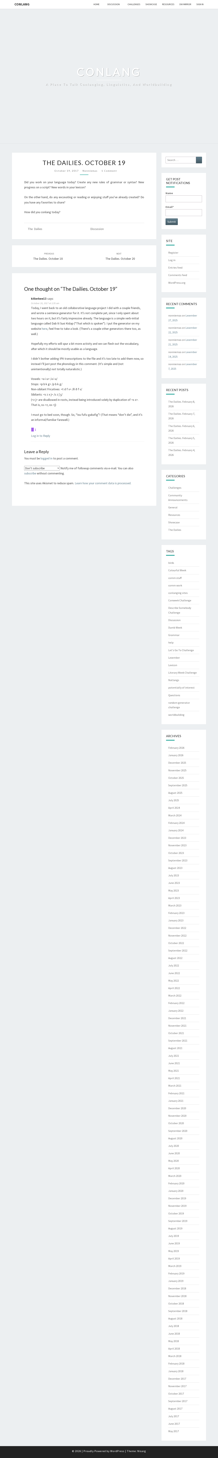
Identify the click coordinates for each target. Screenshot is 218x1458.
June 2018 (174, 1333)
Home (96, 4)
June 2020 (174, 1153)
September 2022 (177, 950)
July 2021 (173, 1055)
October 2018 (176, 1303)
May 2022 (173, 980)
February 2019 (176, 1273)
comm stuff (175, 578)
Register (173, 252)
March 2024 (174, 815)
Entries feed (175, 267)
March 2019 (174, 1266)
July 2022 (173, 965)
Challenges (134, 4)
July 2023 (173, 875)
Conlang (21, 4)
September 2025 (177, 785)
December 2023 (177, 837)
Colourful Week (177, 570)
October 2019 (176, 1213)
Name (169, 193)
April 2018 (174, 1348)
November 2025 (177, 770)
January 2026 (175, 755)
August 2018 (175, 1318)
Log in (171, 260)
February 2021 (176, 1093)
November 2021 (177, 1025)
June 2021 (174, 1063)
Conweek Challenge (179, 600)
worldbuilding (176, 714)
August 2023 (175, 868)
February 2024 (176, 823)
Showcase (151, 4)
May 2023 (173, 890)
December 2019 (177, 1198)
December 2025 (177, 762)
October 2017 (176, 1393)
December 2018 (177, 1288)
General (172, 507)
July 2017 (173, 1416)
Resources (168, 4)
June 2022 (174, 973)
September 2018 (177, 1311)
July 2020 (173, 1145)
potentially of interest (181, 687)
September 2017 (177, 1401)
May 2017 (173, 1431)
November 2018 (177, 1296)
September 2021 (177, 1040)
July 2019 (173, 1236)
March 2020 (174, 1176)
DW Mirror (185, 4)
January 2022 (175, 1010)
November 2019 (177, 1205)
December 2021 (177, 1018)
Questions (174, 695)
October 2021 (176, 1033)
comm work (175, 585)
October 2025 (176, 777)
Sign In (200, 4)
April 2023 (174, 898)
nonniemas (90, 170)
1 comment (109, 170)
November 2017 (177, 1386)
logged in (46, 458)
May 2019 (173, 1251)
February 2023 (176, 913)
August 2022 (175, 958)
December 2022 (177, 928)
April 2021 (174, 1078)
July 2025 (173, 800)
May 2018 (173, 1341)
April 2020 (174, 1168)
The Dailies (35, 229)
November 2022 (177, 935)
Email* (170, 207)
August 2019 (175, 1228)
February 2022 (176, 1003)
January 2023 (175, 920)
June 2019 (174, 1243)
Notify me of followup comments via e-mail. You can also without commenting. (78, 470)
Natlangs (173, 680)
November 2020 (177, 1115)
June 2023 (174, 883)
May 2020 (173, 1160)
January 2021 (175, 1100)
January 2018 (175, 1371)
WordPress (117, 1451)
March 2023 (174, 905)
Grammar (174, 635)
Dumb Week (175, 627)
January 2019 (175, 1281)
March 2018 (174, 1356)
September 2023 (177, 860)
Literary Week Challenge (182, 672)
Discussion (113, 4)
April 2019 (174, 1258)
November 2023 (177, 845)
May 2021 (173, 1070)
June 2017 (174, 1423)
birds (171, 562)
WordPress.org (176, 282)
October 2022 (176, 943)
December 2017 (177, 1378)
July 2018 (173, 1326)
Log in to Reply (40, 436)
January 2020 (175, 1191)
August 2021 (175, 1048)
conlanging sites (178, 593)
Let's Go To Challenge (181, 650)
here (44, 329)
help (171, 642)
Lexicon (172, 665)
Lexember (174, 657)
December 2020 (177, 1108)
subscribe (30, 473)
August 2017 (175, 1408)
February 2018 (176, 1363)
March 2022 (174, 995)
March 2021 (174, 1085)
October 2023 (176, 853)
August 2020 (175, 1138)
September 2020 (177, 1131)
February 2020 (176, 1183)
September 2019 (177, 1221)
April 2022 (174, 988)
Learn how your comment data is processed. (103, 483)
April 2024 (174, 807)
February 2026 (176, 747)
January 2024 (175, 830)
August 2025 (175, 792)
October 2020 (176, 1123)
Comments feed (177, 275)
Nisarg (141, 1451)
